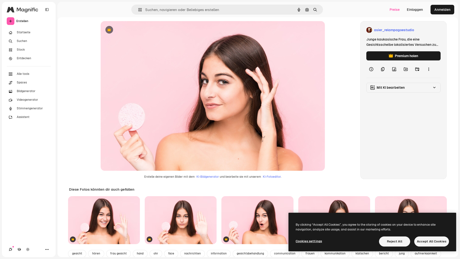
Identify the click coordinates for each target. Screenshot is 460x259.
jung (402, 253)
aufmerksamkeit (426, 253)
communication (284, 253)
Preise (395, 9)
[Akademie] (19, 249)
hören (96, 253)
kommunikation (335, 253)
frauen (310, 253)
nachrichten (192, 253)
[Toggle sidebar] (47, 9)
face (171, 253)
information (219, 253)
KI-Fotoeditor (272, 177)
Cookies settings (309, 241)
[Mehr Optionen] (428, 69)
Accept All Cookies (431, 241)
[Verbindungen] (10, 249)
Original (131, 30)
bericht (384, 253)
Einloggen (415, 9)
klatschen (362, 253)
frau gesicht (118, 253)
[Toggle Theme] (28, 249)
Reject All (394, 241)
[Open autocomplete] (138, 10)
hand (140, 253)
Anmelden (442, 9)
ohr (156, 253)
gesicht (77, 253)
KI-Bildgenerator (207, 177)
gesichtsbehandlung (250, 253)
